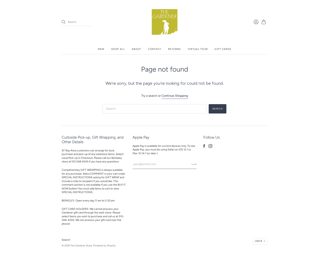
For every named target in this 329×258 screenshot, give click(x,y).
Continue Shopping (174, 95)
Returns (174, 49)
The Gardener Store (81, 245)
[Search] (63, 22)
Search (66, 239)
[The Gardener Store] (164, 22)
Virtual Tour (198, 49)
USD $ (258, 241)
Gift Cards (223, 49)
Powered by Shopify (104, 245)
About (136, 49)
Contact (154, 49)
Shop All (118, 49)
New (101, 49)
